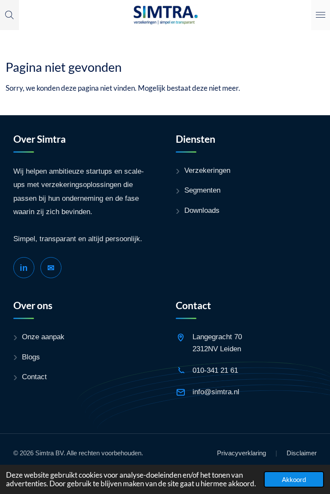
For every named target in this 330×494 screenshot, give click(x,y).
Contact (34, 377)
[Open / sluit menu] (320, 15)
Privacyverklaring (241, 453)
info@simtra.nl (215, 392)
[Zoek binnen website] (9, 15)
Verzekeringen (207, 170)
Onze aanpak (43, 337)
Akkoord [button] (294, 479)
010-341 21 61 (215, 370)
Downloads (202, 210)
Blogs (31, 357)
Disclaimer (302, 453)
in (24, 268)
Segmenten (202, 190)
